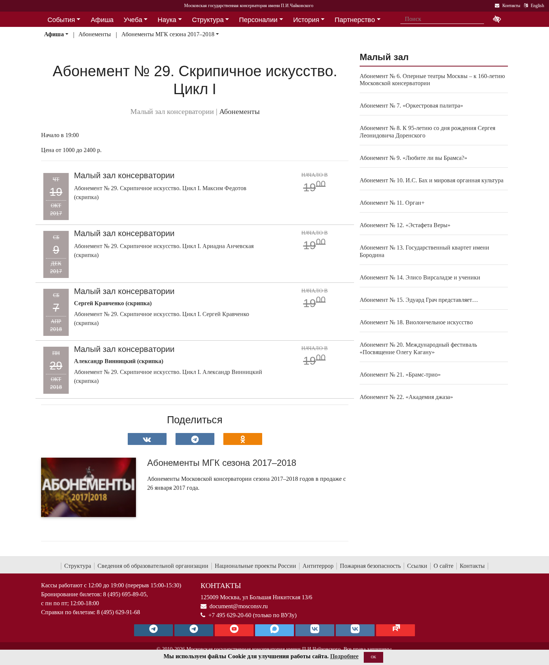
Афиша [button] (102, 20)
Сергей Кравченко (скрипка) (113, 303)
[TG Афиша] (193, 630)
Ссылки (417, 566)
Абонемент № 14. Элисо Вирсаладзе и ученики (420, 277)
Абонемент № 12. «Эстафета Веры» (405, 225)
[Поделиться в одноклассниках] (242, 439)
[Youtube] (234, 630)
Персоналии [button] (258, 20)
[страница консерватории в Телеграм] (153, 630)
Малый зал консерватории (124, 175)
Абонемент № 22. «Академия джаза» (406, 397)
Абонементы (94, 34)
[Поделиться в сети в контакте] (147, 439)
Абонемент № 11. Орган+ (392, 203)
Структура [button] (208, 20)
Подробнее (344, 656)
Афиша (54, 34)
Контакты (472, 566)
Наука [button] (167, 20)
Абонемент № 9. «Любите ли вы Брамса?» (413, 158)
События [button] (61, 20)
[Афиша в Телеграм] (395, 630)
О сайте (443, 566)
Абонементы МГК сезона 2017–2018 (167, 34)
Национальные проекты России (255, 566)
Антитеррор (318, 566)
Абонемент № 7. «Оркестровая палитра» (411, 105)
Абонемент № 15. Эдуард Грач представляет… (419, 300)
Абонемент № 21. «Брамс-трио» (400, 374)
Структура (77, 566)
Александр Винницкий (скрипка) (118, 361)
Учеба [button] (133, 20)
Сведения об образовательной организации (152, 566)
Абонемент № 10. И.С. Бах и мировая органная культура (431, 180)
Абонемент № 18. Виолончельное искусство (416, 322)
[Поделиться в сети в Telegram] (195, 439)
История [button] (306, 20)
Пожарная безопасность (370, 566)
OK (373, 657)
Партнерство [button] (355, 20)
